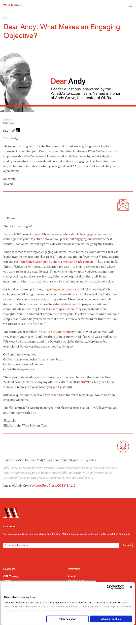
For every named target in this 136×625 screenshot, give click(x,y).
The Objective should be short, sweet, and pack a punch (56, 262)
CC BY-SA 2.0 (66, 485)
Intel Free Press (45, 485)
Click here (52, 460)
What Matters (12, 5)
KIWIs (86, 382)
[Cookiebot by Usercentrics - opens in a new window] (109, 587)
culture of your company (58, 332)
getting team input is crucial (65, 289)
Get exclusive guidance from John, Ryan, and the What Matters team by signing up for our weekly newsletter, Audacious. (66, 533)
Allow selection (67, 619)
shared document (66, 304)
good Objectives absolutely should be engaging (65, 234)
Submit (127, 545)
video (54, 395)
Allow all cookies (111, 619)
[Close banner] (131, 587)
